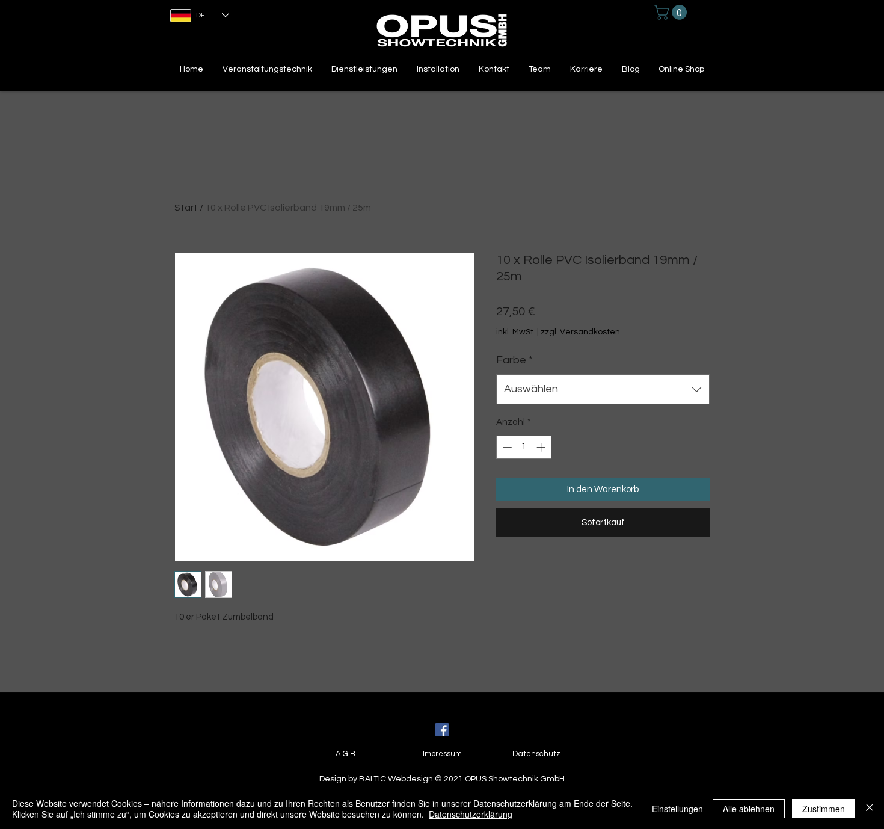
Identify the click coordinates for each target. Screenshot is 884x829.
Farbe (514, 360)
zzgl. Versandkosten (580, 332)
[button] (672, 12)
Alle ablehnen (749, 809)
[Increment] (542, 447)
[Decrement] (506, 447)
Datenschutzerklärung (470, 814)
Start (186, 207)
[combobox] (603, 389)
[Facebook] (442, 729)
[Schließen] (869, 808)
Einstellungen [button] (677, 809)
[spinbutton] (524, 447)
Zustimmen (823, 809)
